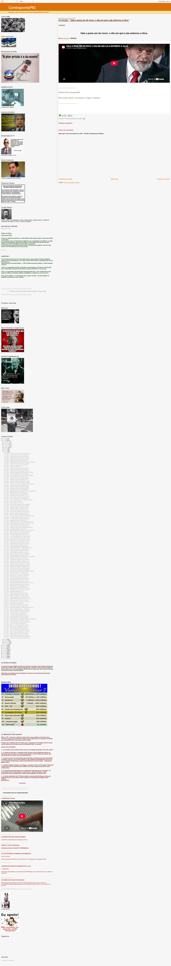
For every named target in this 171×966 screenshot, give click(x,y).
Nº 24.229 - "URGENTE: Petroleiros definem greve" (16, 524)
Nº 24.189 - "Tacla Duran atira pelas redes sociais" (16, 581)
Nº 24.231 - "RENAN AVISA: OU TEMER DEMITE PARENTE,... (19, 521)
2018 (4, 440)
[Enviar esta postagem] (84, 118)
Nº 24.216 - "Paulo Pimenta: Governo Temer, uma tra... (17, 543)
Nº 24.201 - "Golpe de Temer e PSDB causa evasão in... (17, 563)
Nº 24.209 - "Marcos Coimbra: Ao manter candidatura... (17, 553)
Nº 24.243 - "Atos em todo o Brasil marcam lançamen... (17, 504)
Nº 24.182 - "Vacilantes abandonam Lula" (14, 591)
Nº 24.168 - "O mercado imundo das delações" (15, 613)
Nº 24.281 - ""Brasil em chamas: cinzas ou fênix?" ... (16, 465)
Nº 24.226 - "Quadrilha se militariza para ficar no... (16, 529)
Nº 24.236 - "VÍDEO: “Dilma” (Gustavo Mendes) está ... (17, 514)
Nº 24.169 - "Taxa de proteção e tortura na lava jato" (16, 611)
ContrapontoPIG (22, 7)
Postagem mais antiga (163, 179)
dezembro (6, 441)
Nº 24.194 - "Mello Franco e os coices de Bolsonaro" (16, 574)
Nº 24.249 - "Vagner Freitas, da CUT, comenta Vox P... (17, 497)
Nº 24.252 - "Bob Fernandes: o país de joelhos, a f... (16, 492)
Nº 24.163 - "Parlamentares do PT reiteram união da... (17, 620)
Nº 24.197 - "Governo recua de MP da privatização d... (17, 569)
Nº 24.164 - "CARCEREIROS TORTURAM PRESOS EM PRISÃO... (20, 619)
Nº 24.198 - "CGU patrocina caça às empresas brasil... (17, 568)
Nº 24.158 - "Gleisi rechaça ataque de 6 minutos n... (16, 627)
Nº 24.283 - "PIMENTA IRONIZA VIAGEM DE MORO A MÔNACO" (20, 462)
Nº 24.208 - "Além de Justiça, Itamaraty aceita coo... (16, 555)
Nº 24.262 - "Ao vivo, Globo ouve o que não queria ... (16, 476)
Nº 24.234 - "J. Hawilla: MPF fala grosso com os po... (16, 517)
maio (5, 452)
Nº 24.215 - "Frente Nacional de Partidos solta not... (16, 545)
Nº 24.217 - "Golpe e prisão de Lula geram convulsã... (17, 542)
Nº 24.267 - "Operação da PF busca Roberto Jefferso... (17, 470)
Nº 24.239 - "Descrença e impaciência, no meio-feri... (16, 510)
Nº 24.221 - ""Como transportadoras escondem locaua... (17, 536)
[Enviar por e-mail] (62, 116)
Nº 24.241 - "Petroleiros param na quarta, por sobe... (16, 507)
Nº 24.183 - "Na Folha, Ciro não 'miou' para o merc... (16, 590)
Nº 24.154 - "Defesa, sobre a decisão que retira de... (16, 633)
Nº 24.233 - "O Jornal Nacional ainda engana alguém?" (17, 518)
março (6, 640)
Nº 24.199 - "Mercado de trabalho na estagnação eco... (17, 566)
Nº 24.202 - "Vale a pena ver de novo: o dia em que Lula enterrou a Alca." (94, 20)
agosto (6, 447)
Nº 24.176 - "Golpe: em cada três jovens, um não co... (17, 600)
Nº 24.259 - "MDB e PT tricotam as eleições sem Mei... (17, 482)
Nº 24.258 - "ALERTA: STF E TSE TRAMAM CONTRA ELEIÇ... (19, 484)
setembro (6, 446)
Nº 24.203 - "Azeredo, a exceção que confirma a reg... (17, 561)
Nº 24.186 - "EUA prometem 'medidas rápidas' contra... (17, 585)
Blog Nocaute (65, 38)
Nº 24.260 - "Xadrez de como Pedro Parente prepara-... (17, 481)
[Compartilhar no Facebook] (69, 116)
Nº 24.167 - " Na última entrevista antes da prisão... (16, 614)
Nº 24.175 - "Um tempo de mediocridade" (14, 603)
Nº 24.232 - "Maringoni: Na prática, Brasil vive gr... (16, 520)
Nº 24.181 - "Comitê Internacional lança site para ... (16, 593)
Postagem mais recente (65, 179)
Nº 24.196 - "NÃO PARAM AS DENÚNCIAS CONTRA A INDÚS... (19, 571)
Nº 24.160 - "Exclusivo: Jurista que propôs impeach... (17, 625)
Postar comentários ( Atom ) (72, 182)
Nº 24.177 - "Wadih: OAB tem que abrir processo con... (17, 598)
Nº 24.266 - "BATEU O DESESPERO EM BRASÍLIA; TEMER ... (19, 472)
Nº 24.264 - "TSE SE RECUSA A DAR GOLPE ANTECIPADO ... (19, 475)
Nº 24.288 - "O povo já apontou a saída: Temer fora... (16, 454)
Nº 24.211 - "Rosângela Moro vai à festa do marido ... (16, 550)
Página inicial (114, 179)
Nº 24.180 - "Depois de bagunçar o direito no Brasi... (16, 594)
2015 (4, 648)
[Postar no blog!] (65, 116)
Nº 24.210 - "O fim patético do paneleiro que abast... (16, 552)
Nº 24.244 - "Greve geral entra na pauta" (13, 502)
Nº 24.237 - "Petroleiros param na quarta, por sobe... (16, 513)
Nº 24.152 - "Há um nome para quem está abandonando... (18, 636)
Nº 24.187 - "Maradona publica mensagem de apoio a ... (17, 584)
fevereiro (6, 642)
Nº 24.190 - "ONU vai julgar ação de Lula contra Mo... (17, 579)
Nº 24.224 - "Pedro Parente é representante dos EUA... (17, 531)
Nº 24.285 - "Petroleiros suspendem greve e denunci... (17, 459)
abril (5, 639)
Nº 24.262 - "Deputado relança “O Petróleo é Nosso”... (17, 478)
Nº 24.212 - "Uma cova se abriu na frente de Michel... (16, 549)
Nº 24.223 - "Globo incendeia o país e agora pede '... (16, 533)
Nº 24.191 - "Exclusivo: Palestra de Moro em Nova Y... (17, 578)
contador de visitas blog (7, 960)
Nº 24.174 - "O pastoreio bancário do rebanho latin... (16, 604)
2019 (4, 438)
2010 (4, 656)
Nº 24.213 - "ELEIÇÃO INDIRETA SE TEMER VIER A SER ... (18, 547)
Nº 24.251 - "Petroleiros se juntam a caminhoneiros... (16, 494)
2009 (4, 658)
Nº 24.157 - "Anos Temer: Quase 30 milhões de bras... (17, 629)
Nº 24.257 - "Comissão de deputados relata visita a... (16, 485)
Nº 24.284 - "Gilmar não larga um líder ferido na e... (16, 460)
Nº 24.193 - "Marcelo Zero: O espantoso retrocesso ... (17, 575)
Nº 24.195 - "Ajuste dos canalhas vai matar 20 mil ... (16, 572)
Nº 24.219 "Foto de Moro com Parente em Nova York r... (17, 539)
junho (5, 450)
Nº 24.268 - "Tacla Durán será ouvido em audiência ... (17, 469)
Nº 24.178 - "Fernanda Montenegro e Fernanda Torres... (17, 597)
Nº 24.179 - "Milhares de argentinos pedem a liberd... (16, 595)
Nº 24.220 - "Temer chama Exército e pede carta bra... (17, 537)
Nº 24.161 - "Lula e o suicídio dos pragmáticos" (15, 623)
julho (5, 449)
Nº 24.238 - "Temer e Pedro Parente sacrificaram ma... (17, 511)
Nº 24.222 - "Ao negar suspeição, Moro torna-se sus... (17, 534)
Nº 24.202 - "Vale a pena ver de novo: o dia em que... (16, 562)
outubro (6, 444)
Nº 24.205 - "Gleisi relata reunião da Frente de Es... (16, 558)
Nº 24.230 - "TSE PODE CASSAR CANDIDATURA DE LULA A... (19, 523)
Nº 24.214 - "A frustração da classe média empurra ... (17, 546)
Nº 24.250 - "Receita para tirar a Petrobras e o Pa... (16, 495)
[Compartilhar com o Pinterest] (71, 116)
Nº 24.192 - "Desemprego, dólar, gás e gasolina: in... (16, 577)
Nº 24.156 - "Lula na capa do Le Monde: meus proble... (17, 630)
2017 (4, 645)
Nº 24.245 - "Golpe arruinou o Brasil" (12, 501)
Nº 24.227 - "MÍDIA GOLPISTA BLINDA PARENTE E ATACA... (18, 527)
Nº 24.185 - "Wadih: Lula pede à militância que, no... (16, 587)
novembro (6, 443)
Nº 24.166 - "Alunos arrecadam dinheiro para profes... (17, 616)
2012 (4, 653)
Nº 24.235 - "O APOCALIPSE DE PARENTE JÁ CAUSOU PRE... (19, 516)
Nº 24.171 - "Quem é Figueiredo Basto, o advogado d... (17, 609)
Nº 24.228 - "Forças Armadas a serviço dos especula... (17, 526)
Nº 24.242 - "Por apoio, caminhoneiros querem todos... (17, 505)
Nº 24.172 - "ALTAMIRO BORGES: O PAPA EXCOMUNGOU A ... (19, 607)
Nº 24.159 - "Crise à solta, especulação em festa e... (16, 626)
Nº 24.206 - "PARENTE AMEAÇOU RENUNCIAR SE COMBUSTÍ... (20, 556)
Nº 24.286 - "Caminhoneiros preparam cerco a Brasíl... (17, 457)
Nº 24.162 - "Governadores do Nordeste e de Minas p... (17, 622)
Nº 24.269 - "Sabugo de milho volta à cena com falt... (16, 468)
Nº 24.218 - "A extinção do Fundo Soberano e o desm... (17, 540)
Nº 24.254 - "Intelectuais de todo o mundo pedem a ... (16, 489)
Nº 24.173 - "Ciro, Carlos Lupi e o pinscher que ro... (16, 606)
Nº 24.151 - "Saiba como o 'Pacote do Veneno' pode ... (17, 638)
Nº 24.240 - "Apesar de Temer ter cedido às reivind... (16, 508)
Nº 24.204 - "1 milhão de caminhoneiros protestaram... (17, 559)
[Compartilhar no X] (67, 116)
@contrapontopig (6, 228)
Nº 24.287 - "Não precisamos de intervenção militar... (16, 456)
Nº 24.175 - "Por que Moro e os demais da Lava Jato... (17, 601)
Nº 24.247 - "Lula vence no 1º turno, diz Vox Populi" (16, 498)
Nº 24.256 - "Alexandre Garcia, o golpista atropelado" (16, 486)
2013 (4, 651)
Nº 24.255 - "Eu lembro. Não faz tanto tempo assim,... (17, 488)
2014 (4, 650)
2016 (4, 647)
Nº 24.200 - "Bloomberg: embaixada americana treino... (17, 565)
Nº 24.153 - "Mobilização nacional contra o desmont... (17, 635)
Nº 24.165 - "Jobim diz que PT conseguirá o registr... (16, 617)
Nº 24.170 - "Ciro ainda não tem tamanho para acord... (17, 610)
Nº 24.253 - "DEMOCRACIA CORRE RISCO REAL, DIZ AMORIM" (20, 491)
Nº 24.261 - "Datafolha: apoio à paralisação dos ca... (16, 479)
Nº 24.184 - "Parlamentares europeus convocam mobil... (17, 588)
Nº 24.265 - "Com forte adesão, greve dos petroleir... (16, 473)
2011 (4, 654)
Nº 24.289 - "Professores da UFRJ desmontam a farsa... (17, 453)
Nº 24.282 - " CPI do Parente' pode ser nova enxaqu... (17, 463)
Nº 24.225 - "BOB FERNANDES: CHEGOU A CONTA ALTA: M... (19, 530)
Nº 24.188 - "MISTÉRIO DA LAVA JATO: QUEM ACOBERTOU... (19, 582)
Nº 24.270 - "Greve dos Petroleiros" (12, 466)
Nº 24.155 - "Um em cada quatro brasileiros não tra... (16, 632)
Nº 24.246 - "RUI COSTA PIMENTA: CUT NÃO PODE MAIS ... (19, 500)
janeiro (6, 643)
